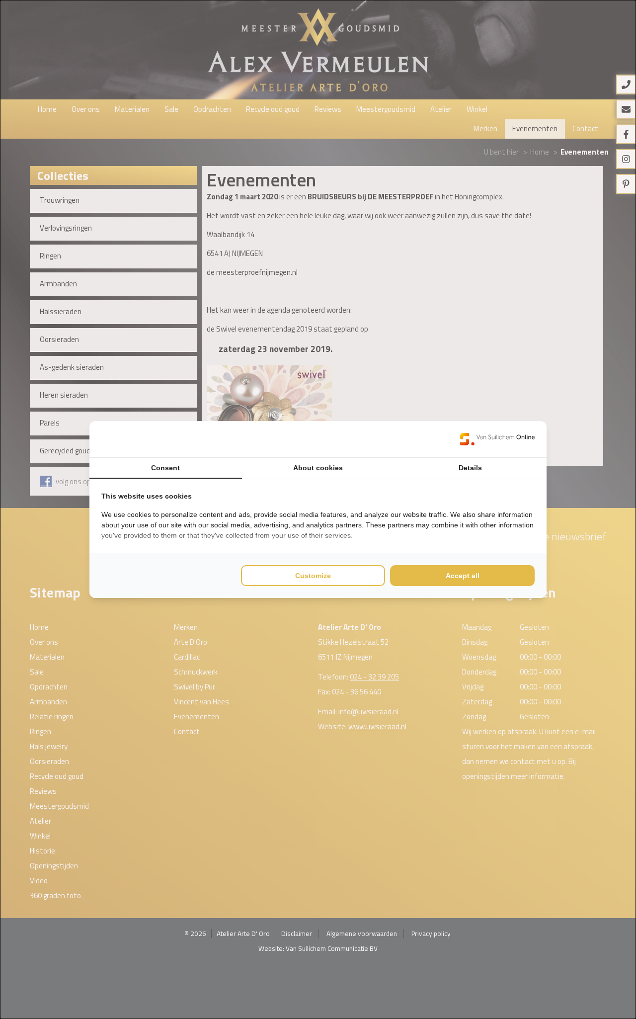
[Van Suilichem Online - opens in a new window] (497, 439)
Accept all (462, 576)
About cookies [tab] (318, 468)
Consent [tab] (165, 468)
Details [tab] (470, 468)
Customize (313, 576)
